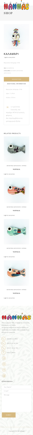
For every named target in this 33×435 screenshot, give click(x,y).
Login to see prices (9, 57)
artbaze (22, 431)
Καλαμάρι (13, 70)
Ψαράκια (24, 165)
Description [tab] (16, 79)
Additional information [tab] (16, 84)
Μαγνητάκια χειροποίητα (14, 165)
